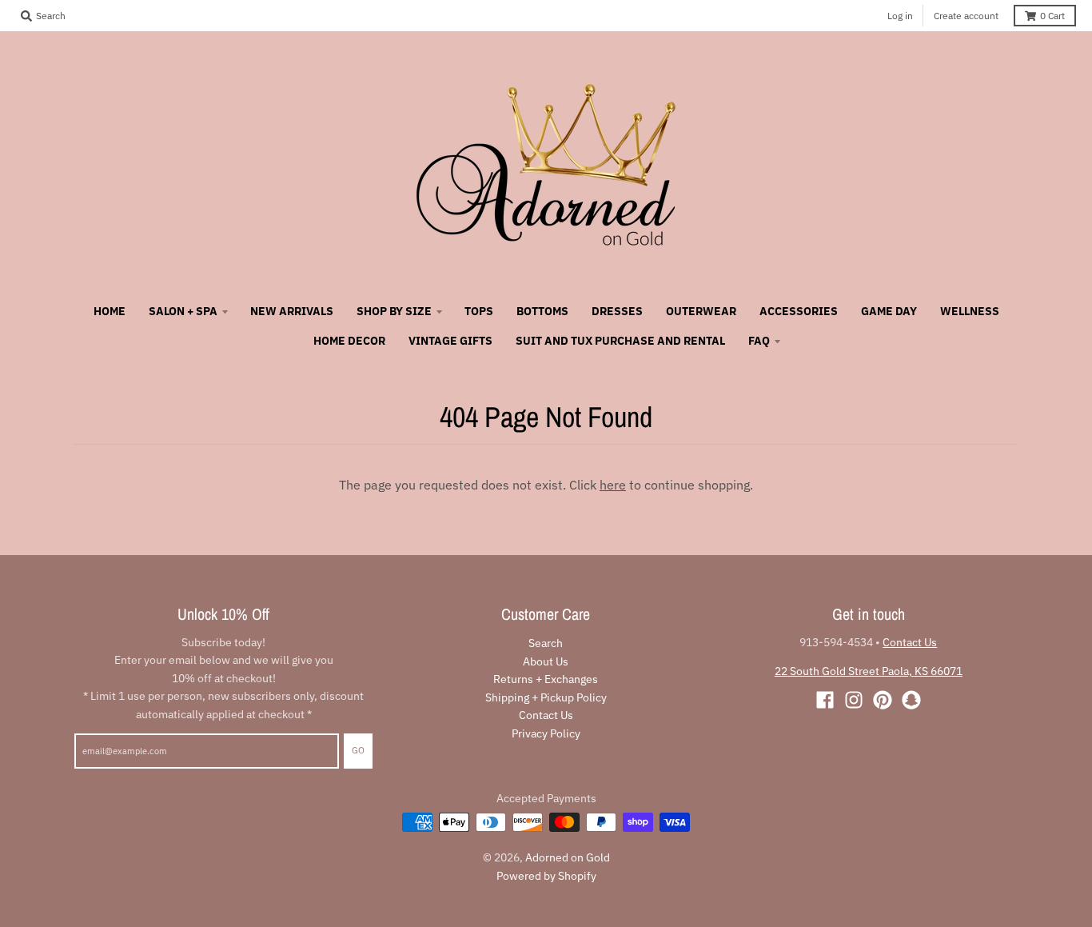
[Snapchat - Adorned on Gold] (911, 699)
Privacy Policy (546, 733)
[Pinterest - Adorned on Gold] (882, 699)
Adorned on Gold (567, 857)
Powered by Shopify (546, 876)
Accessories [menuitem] (798, 311)
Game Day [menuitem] (889, 311)
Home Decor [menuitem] (349, 341)
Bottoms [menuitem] (542, 311)
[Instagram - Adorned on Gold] (853, 699)
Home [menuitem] (110, 311)
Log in (900, 16)
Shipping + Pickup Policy (546, 697)
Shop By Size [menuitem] (394, 311)
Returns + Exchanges (545, 679)
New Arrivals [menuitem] (291, 311)
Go (358, 750)
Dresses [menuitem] (617, 311)
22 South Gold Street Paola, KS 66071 (868, 671)
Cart (1052, 16)
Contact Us (546, 715)
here (613, 485)
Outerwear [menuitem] (701, 311)
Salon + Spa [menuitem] (183, 311)
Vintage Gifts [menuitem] (450, 341)
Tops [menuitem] (478, 311)
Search (545, 643)
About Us (545, 661)
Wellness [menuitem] (969, 311)
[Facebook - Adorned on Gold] (825, 699)
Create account (966, 16)
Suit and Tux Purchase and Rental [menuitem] (620, 341)
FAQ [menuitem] (759, 341)
